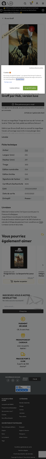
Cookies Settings (14, 88)
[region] (23, 79)
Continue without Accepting (36, 68)
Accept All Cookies (30, 88)
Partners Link (8, 82)
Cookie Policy (20, 79)
